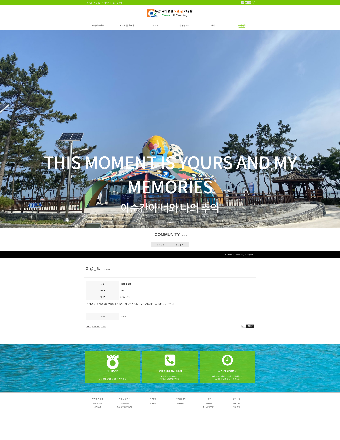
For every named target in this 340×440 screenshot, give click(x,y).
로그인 (89, 2)
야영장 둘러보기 (127, 25)
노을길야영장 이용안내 (125, 407)
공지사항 (242, 25)
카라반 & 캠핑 (98, 25)
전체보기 (153, 403)
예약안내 (209, 403)
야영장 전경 (125, 403)
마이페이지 (106, 2)
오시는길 (97, 407)
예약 (213, 25)
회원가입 (97, 2)
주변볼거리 (184, 25)
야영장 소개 (97, 403)
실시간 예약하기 (208, 407)
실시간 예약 (117, 2)
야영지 (156, 25)
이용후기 (180, 244)
